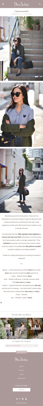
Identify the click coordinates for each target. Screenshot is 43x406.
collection (6, 243)
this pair (38, 285)
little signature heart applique (28, 234)
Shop (21, 374)
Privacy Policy (21, 403)
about (21, 366)
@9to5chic (21, 352)
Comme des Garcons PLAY (11, 237)
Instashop (21, 378)
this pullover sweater (33, 246)
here (30, 270)
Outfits (21, 370)
